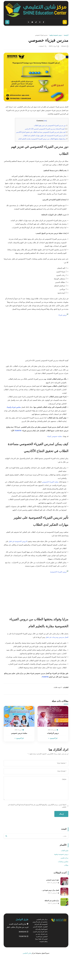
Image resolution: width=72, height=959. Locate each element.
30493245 (23, 932)
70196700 (18, 431)
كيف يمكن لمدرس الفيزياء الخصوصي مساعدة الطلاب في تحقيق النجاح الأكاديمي (41, 132)
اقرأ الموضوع (53, 738)
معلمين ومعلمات (63, 861)
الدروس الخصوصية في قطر (18, 541)
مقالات (66, 865)
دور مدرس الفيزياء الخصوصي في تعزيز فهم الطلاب (50, 125)
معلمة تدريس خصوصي (19, 733)
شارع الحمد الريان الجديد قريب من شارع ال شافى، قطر (17, 925)
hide (45, 120)
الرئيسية (66, 35)
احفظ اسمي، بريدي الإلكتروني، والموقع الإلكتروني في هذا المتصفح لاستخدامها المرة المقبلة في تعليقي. (37, 806)
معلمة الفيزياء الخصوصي (50, 482)
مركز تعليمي (64, 858)
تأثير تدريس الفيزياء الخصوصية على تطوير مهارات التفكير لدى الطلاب (45, 135)
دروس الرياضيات (53, 733)
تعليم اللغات (64, 850)
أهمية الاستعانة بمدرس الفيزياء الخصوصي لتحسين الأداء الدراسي (46, 129)
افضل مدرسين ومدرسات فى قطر (57, 637)
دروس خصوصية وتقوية (55, 35)
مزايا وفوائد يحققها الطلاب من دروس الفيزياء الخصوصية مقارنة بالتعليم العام (42, 139)
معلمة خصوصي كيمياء (54, 436)
